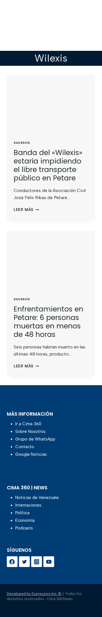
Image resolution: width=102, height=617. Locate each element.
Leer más (26, 210)
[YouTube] (48, 561)
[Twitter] (24, 561)
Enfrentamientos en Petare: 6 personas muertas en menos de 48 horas (48, 321)
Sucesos (22, 142)
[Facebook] (12, 561)
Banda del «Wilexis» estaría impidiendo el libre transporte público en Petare (48, 165)
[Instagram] (36, 561)
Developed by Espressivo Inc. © (34, 593)
